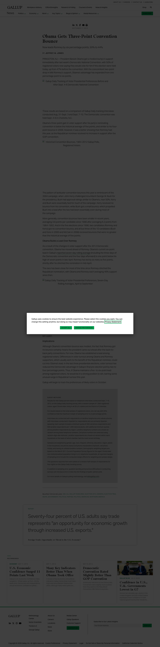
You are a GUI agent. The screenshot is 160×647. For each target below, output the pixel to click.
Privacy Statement (113, 322)
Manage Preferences (84, 328)
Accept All (65, 328)
